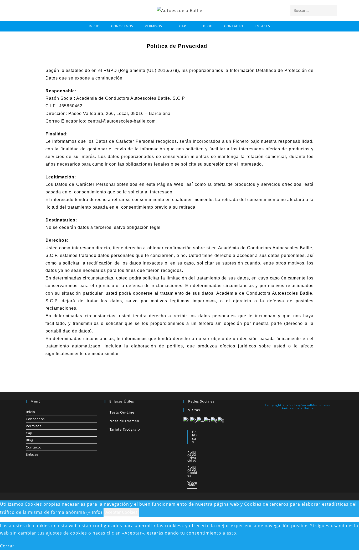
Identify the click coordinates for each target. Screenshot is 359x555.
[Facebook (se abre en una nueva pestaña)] (26, 10)
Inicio (30, 411)
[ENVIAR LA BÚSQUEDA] (332, 10)
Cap (29, 433)
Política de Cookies (192, 471)
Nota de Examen (124, 421)
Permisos (33, 426)
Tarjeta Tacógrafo (125, 429)
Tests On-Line (122, 412)
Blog (29, 440)
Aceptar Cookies (121, 512)
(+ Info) (94, 512)
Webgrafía (192, 483)
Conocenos (35, 418)
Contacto (33, 447)
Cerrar (7, 546)
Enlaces (32, 454)
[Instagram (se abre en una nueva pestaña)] (35, 10)
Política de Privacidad (192, 456)
